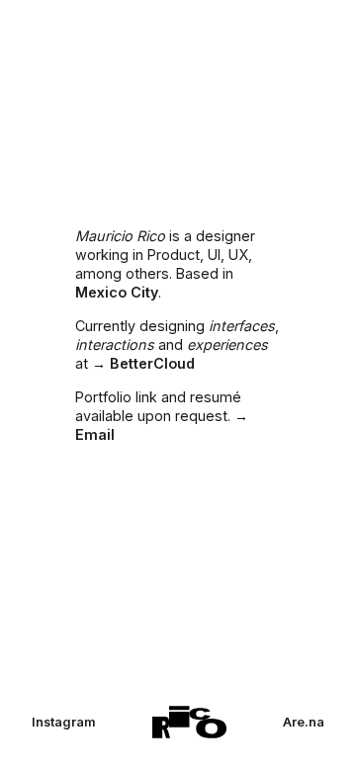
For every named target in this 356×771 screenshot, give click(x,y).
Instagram (64, 722)
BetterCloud (152, 363)
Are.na (303, 722)
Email (95, 434)
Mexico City (116, 292)
